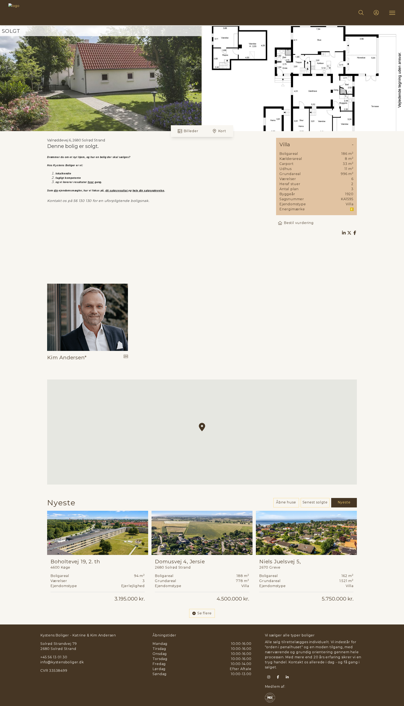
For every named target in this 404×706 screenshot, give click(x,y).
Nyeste (344, 502)
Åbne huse (286, 502)
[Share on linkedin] (344, 233)
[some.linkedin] (287, 677)
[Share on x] (349, 233)
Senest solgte (315, 502)
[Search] (361, 12)
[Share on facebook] (355, 233)
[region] (202, 432)
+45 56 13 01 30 (53, 657)
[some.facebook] (278, 677)
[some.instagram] (268, 677)
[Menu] (391, 12)
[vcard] (126, 357)
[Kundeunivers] (376, 12)
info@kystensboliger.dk (62, 662)
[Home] (105, 12)
